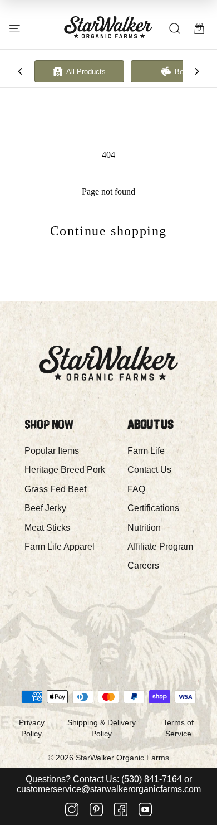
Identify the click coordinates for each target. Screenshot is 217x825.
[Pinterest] (96, 810)
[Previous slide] (20, 71)
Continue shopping (108, 231)
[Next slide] (197, 71)
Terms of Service (178, 728)
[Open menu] (15, 28)
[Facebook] (120, 810)
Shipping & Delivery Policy (101, 728)
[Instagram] (71, 810)
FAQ (136, 489)
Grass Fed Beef (55, 489)
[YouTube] (145, 810)
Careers (143, 565)
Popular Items (51, 450)
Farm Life (146, 450)
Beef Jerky (45, 508)
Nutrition (144, 527)
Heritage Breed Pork (64, 469)
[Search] (175, 28)
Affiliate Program (160, 546)
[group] (79, 71)
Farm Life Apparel (59, 546)
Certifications (153, 508)
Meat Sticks (47, 527)
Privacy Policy (32, 728)
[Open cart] (199, 28)
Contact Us (149, 469)
